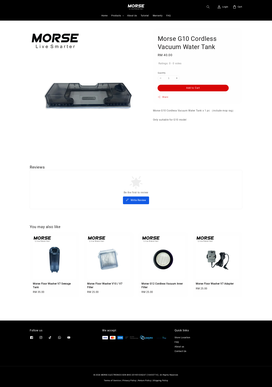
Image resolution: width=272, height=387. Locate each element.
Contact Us (180, 351)
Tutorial (145, 15)
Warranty (158, 15)
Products (116, 15)
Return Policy (144, 380)
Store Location (182, 337)
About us (179, 346)
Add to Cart (193, 87)
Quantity (162, 73)
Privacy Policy (129, 380)
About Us (132, 15)
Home (104, 15)
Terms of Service (112, 380)
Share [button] (165, 97)
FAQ (168, 15)
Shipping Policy (160, 380)
